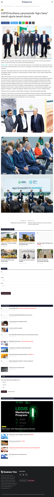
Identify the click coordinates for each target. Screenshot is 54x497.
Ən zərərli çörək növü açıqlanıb (15, 328)
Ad (1, 271)
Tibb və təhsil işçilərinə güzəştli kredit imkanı (21, 354)
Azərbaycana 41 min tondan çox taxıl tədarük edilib (26, 243)
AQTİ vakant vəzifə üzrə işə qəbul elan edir (18, 454)
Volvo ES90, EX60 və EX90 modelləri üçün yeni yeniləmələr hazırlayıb (23, 334)
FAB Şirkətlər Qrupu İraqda (21, 341)
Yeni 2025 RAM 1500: (22, 308)
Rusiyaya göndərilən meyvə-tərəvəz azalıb (7, 260)
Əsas (2, 6)
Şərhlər (4, 268)
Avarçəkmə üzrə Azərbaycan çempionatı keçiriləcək (20, 347)
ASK (13, 6)
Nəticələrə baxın (11, 391)
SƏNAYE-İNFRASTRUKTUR (8, 6)
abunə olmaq (31, 480)
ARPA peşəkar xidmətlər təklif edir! (18, 222)
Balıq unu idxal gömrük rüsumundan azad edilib (43, 260)
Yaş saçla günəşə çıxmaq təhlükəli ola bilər (18, 321)
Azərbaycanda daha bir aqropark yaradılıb (27, 260)
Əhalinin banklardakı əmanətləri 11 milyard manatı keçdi (21, 361)
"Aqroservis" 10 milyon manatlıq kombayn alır (8, 243)
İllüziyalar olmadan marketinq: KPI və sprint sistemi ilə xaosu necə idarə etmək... (40, 223)
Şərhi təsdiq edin (6, 293)
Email (2, 277)
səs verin (4, 391)
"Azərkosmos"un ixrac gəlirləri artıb (16, 367)
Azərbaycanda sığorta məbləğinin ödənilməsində (21, 434)
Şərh (2, 283)
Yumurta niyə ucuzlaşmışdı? (17, 441)
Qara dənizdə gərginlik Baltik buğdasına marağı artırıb (20, 315)
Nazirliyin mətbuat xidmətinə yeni (45, 243)
